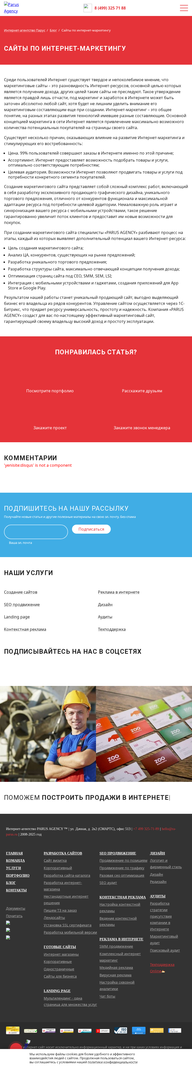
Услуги (13, 868)
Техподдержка (112, 629)
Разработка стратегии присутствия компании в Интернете (161, 916)
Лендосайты (54, 917)
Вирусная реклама (116, 975)
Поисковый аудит (165, 950)
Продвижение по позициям (123, 860)
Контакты (16, 890)
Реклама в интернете (119, 592)
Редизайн (158, 881)
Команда (15, 860)
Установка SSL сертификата (68, 925)
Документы (15, 908)
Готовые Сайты (60, 947)
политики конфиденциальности (113, 1062)
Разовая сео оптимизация (122, 875)
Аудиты (105, 617)
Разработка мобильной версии (70, 932)
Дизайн (105, 604)
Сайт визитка (55, 860)
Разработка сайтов (63, 853)
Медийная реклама (116, 967)
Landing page (17, 617)
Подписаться (91, 529)
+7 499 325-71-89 (146, 829)
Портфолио (18, 875)
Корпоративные (58, 961)
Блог (11, 883)
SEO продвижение (22, 604)
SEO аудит (108, 882)
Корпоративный (58, 867)
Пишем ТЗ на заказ (60, 910)
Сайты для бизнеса (60, 976)
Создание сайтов (20, 592)
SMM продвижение (116, 946)
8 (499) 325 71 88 (110, 8)
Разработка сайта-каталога (67, 875)
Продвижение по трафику (122, 867)
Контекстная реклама (25, 629)
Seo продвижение (118, 853)
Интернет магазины (61, 954)
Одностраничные (59, 969)
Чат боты (107, 996)
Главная (14, 853)
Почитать (14, 915)
